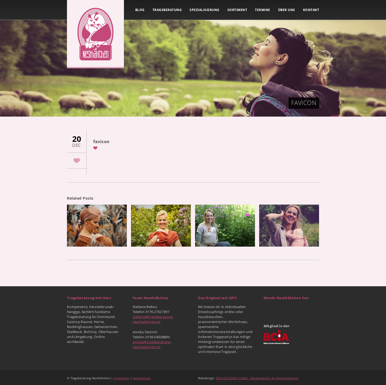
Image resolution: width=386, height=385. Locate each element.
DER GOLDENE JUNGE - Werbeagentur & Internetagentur (257, 378)
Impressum (121, 378)
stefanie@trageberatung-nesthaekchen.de (153, 319)
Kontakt (311, 10)
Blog (140, 10)
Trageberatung (167, 10)
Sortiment (237, 10)
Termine (262, 10)
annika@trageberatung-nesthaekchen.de (152, 344)
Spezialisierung (205, 10)
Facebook (268, 308)
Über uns (286, 10)
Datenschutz (141, 378)
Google (279, 308)
